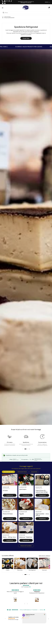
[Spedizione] (26, 437)
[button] (49, 8)
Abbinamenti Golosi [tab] (22, 471)
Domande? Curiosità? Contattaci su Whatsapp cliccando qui (26, 2)
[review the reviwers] (42, 614)
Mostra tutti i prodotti (26, 545)
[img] (26, 585)
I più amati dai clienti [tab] (8, 471)
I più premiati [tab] (34, 471)
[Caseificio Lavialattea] (25, 8)
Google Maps (26, 38)
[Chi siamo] (10, 437)
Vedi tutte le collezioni (44, 555)
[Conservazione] (42, 437)
